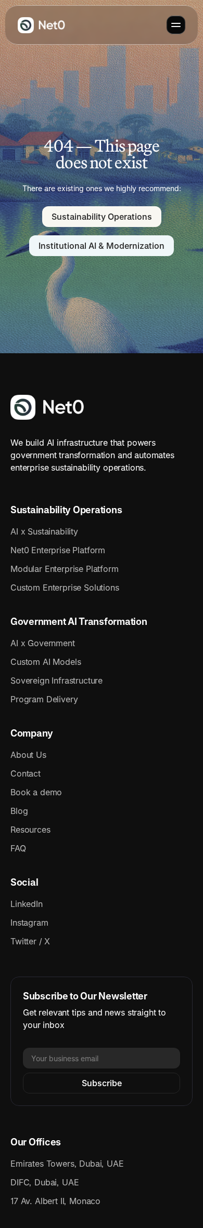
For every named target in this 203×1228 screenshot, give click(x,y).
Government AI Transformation (78, 621)
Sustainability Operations (66, 509)
